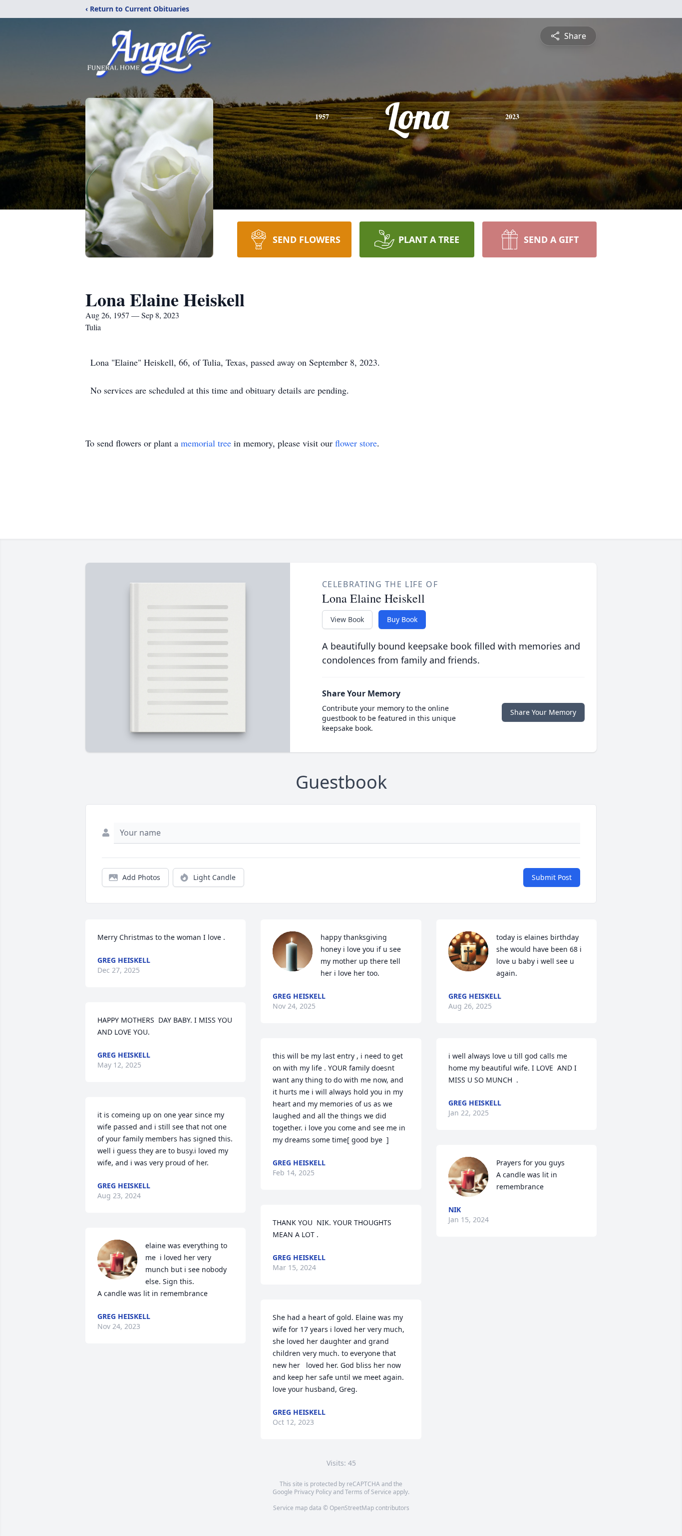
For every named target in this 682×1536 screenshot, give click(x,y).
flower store (356, 443)
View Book (347, 619)
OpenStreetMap (352, 1508)
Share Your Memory (543, 712)
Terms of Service (368, 1492)
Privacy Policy (313, 1492)
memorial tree (206, 443)
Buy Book (402, 619)
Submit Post (552, 877)
